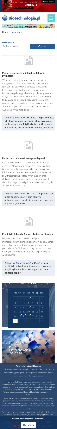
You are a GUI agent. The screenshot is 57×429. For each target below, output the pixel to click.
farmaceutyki (16, 121)
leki (6, 121)
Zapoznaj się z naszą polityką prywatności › (28, 418)
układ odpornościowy (16, 197)
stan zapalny (34, 197)
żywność (48, 118)
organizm (48, 128)
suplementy (10, 124)
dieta (45, 269)
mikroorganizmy (44, 266)
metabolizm (10, 128)
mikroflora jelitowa (25, 266)
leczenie (48, 124)
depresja (48, 193)
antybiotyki (23, 124)
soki (41, 124)
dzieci (28, 269)
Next (46, 283)
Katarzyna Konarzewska (17, 263)
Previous (10, 283)
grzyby (17, 273)
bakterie (9, 273)
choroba (38, 128)
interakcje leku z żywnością (38, 121)
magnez (29, 128)
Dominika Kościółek (15, 118)
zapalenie (26, 200)
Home (5, 32)
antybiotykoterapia (14, 269)
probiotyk (9, 266)
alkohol (34, 124)
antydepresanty (12, 200)
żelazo (21, 128)
